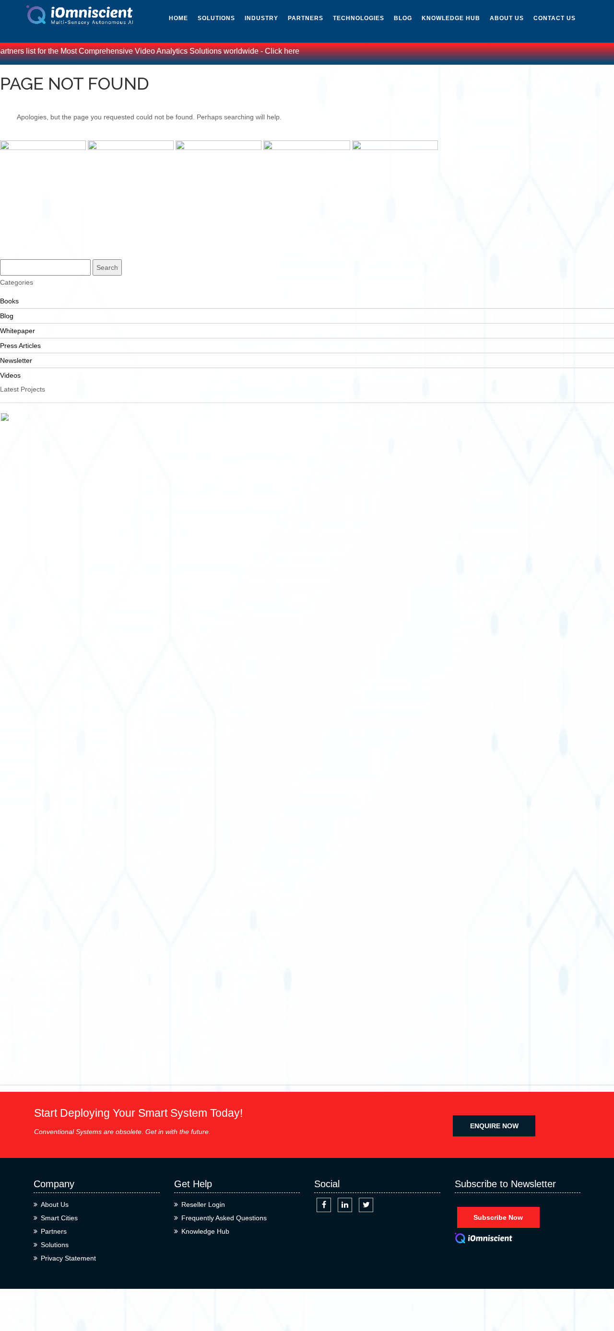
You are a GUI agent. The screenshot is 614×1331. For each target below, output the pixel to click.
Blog (403, 18)
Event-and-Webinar (441, 150)
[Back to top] (596, 1289)
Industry (261, 18)
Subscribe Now (498, 1217)
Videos (433, 78)
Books (433, 122)
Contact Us (554, 18)
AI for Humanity (362, 35)
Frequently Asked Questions (224, 1218)
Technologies (358, 18)
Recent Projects (24, 239)
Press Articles (449, 100)
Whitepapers (445, 35)
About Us (507, 18)
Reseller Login (203, 1204)
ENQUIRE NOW (494, 1126)
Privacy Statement (68, 1258)
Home (178, 18)
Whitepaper (17, 331)
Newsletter (444, 57)
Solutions (216, 18)
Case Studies (20, 252)
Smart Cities (59, 1218)
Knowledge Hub (451, 18)
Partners (305, 18)
